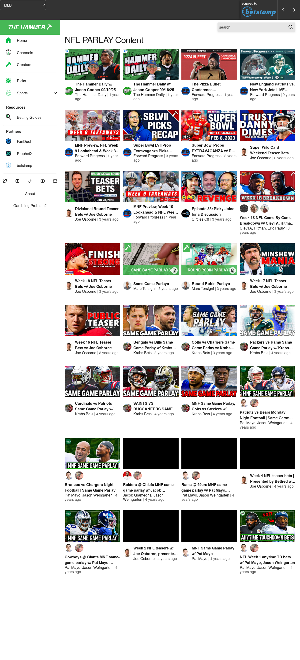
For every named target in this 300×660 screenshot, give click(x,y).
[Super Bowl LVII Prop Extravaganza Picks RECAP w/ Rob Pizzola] (151, 125)
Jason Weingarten (272, 422)
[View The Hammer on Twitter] (5, 181)
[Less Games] (283, 10)
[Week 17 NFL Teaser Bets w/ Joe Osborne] (267, 258)
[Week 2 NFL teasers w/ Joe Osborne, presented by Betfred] (151, 525)
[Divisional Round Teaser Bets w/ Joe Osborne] (92, 186)
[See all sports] (55, 93)
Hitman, (261, 228)
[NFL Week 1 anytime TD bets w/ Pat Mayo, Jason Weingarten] (267, 525)
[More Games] (294, 10)
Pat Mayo (199, 558)
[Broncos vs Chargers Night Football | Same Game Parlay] (92, 453)
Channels (25, 52)
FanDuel (24, 141)
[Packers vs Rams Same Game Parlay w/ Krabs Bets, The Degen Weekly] (267, 320)
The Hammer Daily (90, 94)
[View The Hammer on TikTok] (30, 181)
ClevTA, (247, 228)
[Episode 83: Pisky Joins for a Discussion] (209, 186)
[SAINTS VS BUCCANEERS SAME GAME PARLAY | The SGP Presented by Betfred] (151, 381)
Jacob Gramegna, (138, 495)
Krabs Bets (142, 352)
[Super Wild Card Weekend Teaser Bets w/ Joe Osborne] (267, 125)
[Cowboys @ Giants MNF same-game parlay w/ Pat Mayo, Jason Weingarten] (92, 525)
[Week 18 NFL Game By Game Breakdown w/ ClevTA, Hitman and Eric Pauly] (267, 186)
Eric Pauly (276, 228)
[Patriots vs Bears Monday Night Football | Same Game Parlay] (267, 381)
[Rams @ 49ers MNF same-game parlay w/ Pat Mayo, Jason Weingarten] (209, 453)
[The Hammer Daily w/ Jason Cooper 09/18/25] (151, 64)
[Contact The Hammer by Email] (55, 181)
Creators (24, 64)
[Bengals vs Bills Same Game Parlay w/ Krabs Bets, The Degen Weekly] (151, 320)
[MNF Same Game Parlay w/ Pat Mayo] (209, 525)
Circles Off (200, 219)
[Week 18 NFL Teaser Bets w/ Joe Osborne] (92, 258)
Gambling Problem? (30, 206)
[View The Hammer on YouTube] (43, 181)
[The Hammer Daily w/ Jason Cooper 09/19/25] (92, 64)
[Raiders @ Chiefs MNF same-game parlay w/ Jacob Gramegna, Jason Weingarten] (151, 453)
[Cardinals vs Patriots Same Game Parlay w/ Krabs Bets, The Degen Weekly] (92, 381)
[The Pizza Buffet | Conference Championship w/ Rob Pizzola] (209, 64)
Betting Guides (29, 117)
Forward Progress (206, 94)
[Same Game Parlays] (151, 258)
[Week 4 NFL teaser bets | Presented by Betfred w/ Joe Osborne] (267, 453)
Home (22, 40)
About (30, 194)
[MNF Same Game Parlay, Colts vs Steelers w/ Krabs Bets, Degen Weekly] (209, 381)
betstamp (24, 165)
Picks (21, 81)
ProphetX (25, 153)
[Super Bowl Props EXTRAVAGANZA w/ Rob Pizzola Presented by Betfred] (209, 125)
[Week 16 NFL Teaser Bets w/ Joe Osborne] (92, 320)
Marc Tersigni (144, 288)
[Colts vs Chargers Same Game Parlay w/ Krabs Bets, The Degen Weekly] (209, 320)
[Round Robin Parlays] (209, 258)
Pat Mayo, (248, 422)
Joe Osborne (260, 157)
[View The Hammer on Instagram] (17, 181)
